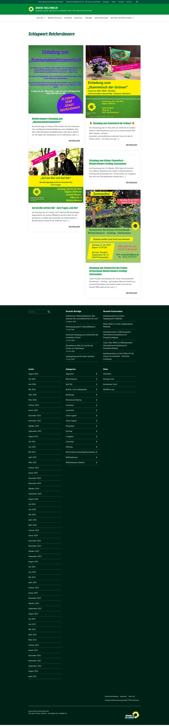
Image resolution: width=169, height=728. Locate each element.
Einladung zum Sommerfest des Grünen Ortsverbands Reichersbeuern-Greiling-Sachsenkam (108, 271)
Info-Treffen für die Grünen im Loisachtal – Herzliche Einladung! (118, 356)
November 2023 (34, 546)
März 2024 (32, 525)
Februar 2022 (33, 645)
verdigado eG (62, 713)
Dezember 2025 (34, 415)
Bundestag (70, 394)
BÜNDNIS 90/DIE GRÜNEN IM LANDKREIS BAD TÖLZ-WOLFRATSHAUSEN (63, 11)
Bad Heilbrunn (71, 379)
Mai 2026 (32, 389)
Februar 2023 (33, 587)
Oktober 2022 (33, 603)
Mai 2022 (32, 629)
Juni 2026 (32, 384)
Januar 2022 (33, 650)
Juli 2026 (32, 379)
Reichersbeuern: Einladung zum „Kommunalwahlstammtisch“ (47, 120)
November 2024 (34, 483)
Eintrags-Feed (108, 379)
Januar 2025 (33, 473)
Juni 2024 (32, 509)
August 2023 (33, 561)
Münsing (69, 447)
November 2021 (34, 660)
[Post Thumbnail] (55, 79)
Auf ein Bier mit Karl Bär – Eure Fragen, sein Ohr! (55, 207)
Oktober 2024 (33, 488)
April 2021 (32, 676)
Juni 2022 (32, 624)
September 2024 (34, 494)
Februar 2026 (33, 405)
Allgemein (70, 374)
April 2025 (32, 457)
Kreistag (69, 431)
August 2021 (33, 671)
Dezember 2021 (34, 655)
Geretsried (70, 410)
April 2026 (32, 394)
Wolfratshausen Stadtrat (75, 462)
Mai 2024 (32, 514)
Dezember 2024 (34, 478)
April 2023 (32, 582)
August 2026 (33, 374)
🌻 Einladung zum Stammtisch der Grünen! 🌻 (112, 123)
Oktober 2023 (33, 551)
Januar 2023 (33, 593)
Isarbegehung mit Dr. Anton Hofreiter (80, 356)
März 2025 (32, 462)
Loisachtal (70, 441)
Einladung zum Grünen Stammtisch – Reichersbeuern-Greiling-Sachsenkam (107, 162)
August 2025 (33, 436)
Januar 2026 (33, 410)
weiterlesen (74, 141)
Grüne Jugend (71, 415)
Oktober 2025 (33, 426)
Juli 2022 (32, 619)
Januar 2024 (33, 535)
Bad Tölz (69, 384)
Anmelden (107, 374)
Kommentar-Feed (110, 384)
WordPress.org (108, 389)
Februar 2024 (33, 530)
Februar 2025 (33, 468)
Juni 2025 (32, 447)
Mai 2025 (32, 452)
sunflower (43, 713)
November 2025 (34, 421)
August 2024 (33, 499)
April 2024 (32, 520)
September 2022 (34, 608)
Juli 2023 (32, 567)
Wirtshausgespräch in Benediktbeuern (80, 327)
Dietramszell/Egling (73, 400)
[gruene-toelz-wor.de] (31, 9)
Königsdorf (70, 426)
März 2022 (32, 640)
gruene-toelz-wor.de (46, 7)
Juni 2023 (32, 572)
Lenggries (69, 436)
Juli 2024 (32, 504)
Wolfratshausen (72, 457)
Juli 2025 (32, 441)
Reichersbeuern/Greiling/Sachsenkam (80, 452)
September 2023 (34, 556)
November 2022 (34, 598)
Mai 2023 (32, 577)
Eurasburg (70, 405)
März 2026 (32, 400)
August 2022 (33, 614)
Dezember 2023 (34, 541)
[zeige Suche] (137, 2)
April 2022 (32, 634)
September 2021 (34, 666)
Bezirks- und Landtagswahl (76, 389)
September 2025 (34, 431)
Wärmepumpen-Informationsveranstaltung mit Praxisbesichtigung (117, 335)
